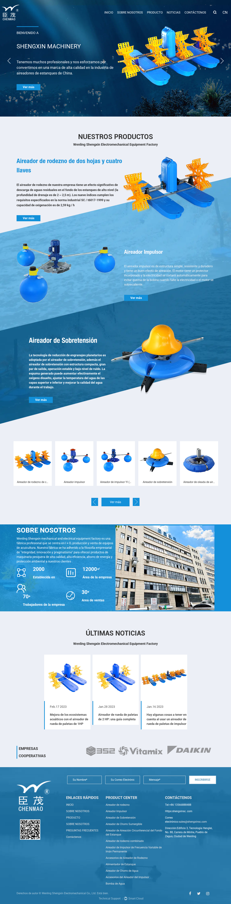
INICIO (108, 12)
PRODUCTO (155, 12)
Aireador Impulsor (116, 811)
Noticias (173, 12)
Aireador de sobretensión (116, 482)
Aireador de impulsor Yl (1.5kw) (76, 482)
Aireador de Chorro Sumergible (124, 824)
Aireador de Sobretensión (121, 817)
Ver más (28, 87)
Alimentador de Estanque (121, 864)
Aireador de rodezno (118, 804)
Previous (9, 61)
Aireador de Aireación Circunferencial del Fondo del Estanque (200, 482)
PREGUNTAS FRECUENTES (82, 830)
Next (222, 61)
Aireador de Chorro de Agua (122, 870)
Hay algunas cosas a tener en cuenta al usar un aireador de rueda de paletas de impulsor (118, 719)
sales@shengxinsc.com (193, 821)
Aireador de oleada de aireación (159, 482)
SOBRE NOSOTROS (130, 12)
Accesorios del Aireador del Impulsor (127, 877)
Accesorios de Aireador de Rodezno (127, 858)
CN (225, 12)
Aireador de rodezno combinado (125, 841)
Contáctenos (195, 12)
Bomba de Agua (115, 883)
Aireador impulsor (32, 482)
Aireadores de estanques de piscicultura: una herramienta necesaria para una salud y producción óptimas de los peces (167, 711)
